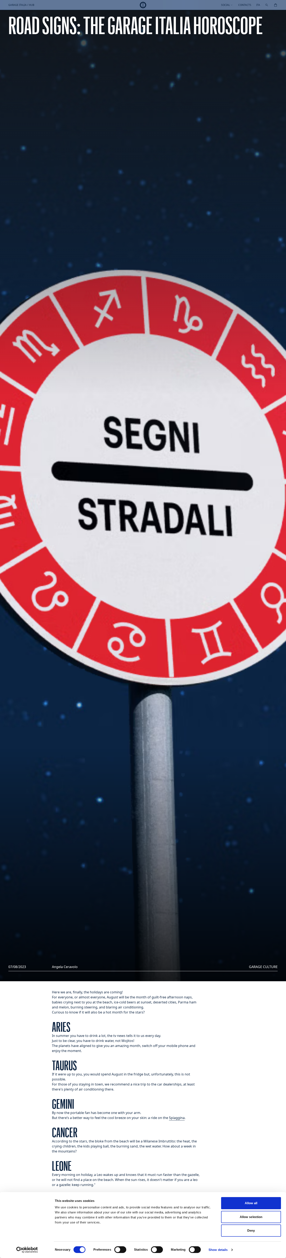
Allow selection (251, 1217)
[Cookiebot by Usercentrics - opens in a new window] (27, 1250)
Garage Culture (263, 966)
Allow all (251, 1203)
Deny (251, 1230)
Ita (258, 5)
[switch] (120, 1249)
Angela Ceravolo (65, 966)
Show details (218, 1250)
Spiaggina (177, 1117)
